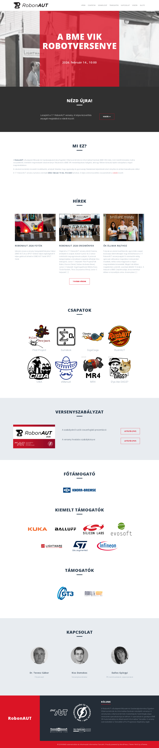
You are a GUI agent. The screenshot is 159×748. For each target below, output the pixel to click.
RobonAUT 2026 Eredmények (76, 245)
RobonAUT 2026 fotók (28, 245)
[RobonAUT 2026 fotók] (35, 227)
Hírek (83, 5)
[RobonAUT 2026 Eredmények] (79, 227)
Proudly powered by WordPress (116, 744)
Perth (136, 744)
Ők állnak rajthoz (115, 245)
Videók (135, 5)
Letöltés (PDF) (130, 431)
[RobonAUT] (31, 5)
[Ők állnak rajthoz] (123, 227)
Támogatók (114, 5)
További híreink (79, 281)
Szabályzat (102, 5)
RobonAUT (20, 718)
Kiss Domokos (79, 672)
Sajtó (142, 5)
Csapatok (92, 5)
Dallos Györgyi (120, 672)
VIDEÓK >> (107, 116)
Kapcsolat (125, 5)
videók (115, 173)
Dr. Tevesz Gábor (39, 672)
